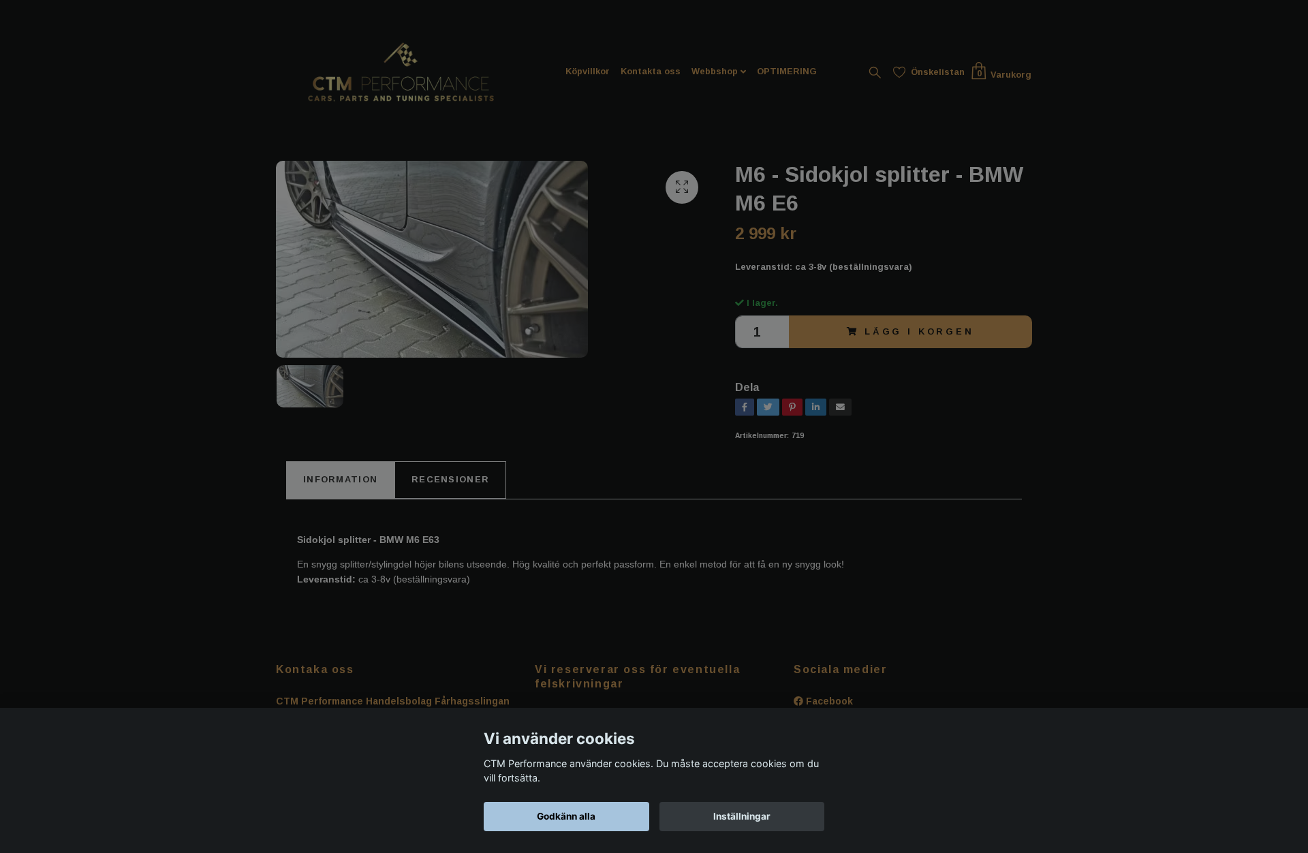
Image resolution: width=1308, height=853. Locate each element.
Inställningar (741, 816)
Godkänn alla (566, 816)
